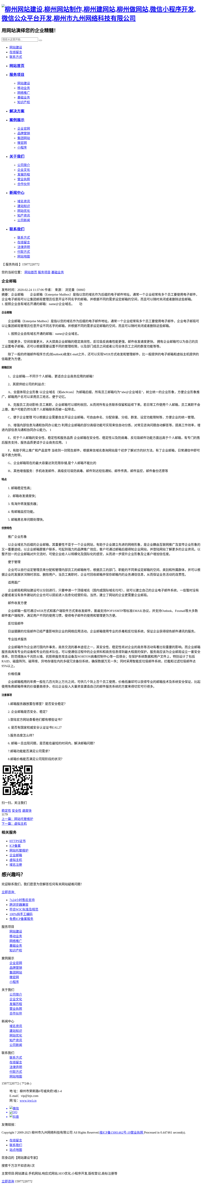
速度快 (27, 810)
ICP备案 (15, 845)
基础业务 (23, 97)
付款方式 (23, 251)
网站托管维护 (18, 850)
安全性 (16, 810)
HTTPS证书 (17, 841)
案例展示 (16, 120)
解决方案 (16, 111)
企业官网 (23, 128)
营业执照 (23, 179)
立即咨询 (9, 892)
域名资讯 (23, 201)
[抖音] (104, 1116)
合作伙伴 (23, 184)
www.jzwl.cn (28, 1100)
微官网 (22, 142)
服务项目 (16, 75)
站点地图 (15, 1149)
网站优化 (23, 210)
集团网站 (23, 138)
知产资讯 (23, 215)
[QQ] (104, 1112)
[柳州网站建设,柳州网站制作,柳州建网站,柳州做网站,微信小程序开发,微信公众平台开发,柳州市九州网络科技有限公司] (101, 18)
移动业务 (23, 88)
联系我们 (16, 229)
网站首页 (16, 66)
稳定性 (6, 810)
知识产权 (23, 102)
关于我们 (16, 156)
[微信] (104, 1108)
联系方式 (15, 57)
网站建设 (15, 47)
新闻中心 (16, 193)
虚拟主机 (15, 860)
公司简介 (23, 165)
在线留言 (15, 52)
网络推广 (23, 92)
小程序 (22, 147)
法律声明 (23, 247)
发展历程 (23, 174)
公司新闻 (23, 220)
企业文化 (23, 169)
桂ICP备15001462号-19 (115, 1132)
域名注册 (15, 864)
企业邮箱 (15, 855)
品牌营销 (23, 133)
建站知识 (23, 206)
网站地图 (23, 256)
